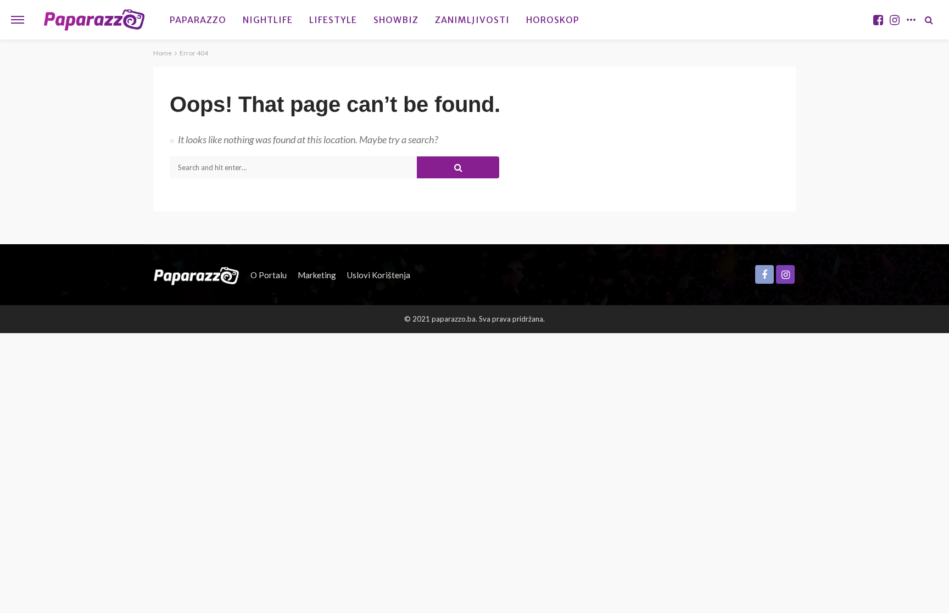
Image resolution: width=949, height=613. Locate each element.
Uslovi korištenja (378, 275)
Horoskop (552, 19)
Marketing (317, 275)
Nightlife (268, 19)
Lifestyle (333, 19)
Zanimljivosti (472, 19)
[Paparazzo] (196, 275)
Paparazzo (198, 19)
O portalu (268, 275)
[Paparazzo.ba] (94, 19)
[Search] (928, 20)
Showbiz (395, 19)
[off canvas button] (17, 20)
